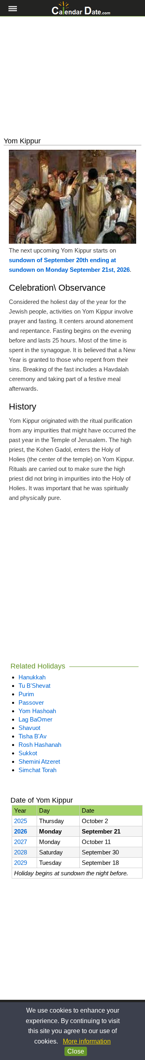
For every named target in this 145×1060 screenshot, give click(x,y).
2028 (20, 852)
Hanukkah (32, 677)
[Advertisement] (72, 76)
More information (87, 1041)
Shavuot (29, 727)
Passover (31, 702)
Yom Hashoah (37, 710)
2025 (20, 820)
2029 (20, 862)
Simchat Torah (37, 769)
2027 (20, 841)
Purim (26, 694)
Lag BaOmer (35, 719)
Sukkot (28, 753)
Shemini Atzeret (39, 761)
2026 (20, 831)
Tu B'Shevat (34, 685)
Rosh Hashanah (40, 744)
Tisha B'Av (33, 736)
